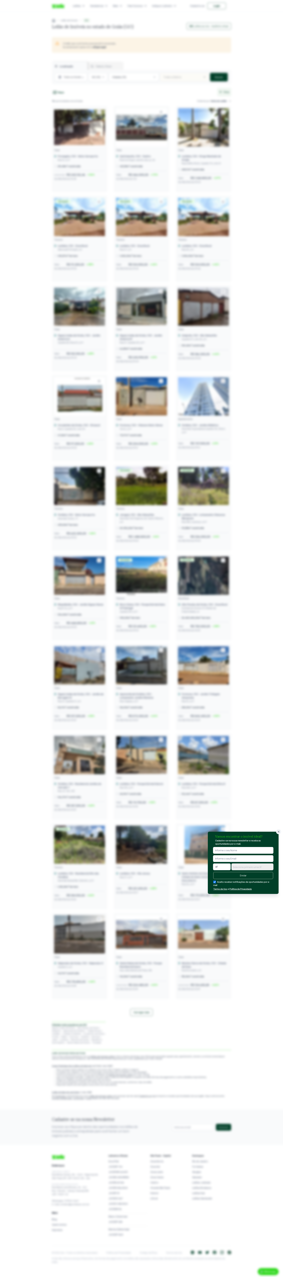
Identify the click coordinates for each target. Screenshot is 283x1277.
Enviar (243, 875)
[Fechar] (278, 831)
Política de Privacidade (240, 889)
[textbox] (252, 867)
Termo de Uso (220, 889)
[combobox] (252, 866)
